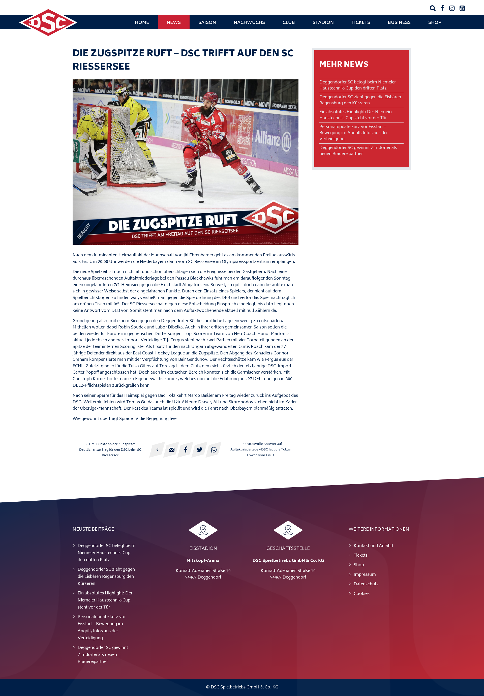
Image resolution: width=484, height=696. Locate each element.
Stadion (323, 23)
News (174, 23)
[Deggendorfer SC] (48, 36)
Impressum (365, 574)
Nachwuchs (249, 23)
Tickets (360, 23)
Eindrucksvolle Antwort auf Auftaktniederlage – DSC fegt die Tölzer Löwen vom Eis (260, 449)
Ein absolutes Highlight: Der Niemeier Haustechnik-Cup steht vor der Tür (356, 115)
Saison (207, 23)
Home (142, 23)
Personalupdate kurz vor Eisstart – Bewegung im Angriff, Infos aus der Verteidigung (353, 133)
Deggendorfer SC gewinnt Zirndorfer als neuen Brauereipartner (358, 151)
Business (399, 23)
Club (289, 23)
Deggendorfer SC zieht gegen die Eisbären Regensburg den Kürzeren (360, 100)
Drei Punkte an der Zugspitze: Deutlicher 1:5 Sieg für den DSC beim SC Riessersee (110, 450)
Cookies (362, 593)
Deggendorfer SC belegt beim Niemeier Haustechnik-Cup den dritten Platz (357, 85)
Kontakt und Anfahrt (374, 546)
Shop (434, 23)
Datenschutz (366, 584)
